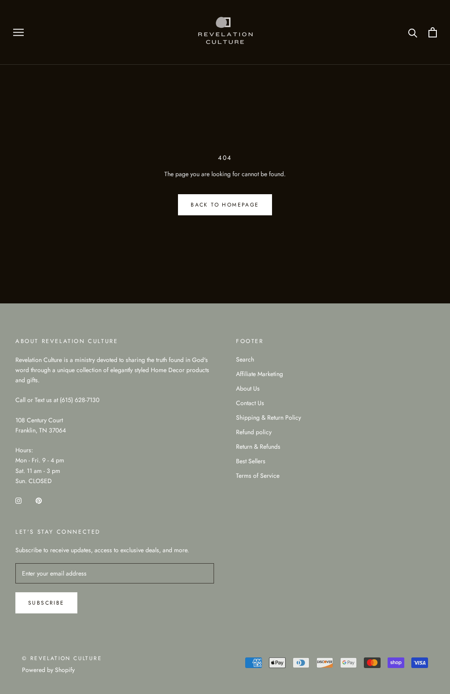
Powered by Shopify (48, 669)
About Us (248, 388)
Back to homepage (225, 205)
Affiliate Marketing (259, 373)
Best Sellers (250, 461)
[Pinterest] (39, 500)
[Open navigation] (18, 32)
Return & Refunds (258, 446)
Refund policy (254, 432)
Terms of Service (257, 475)
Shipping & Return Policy (268, 417)
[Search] (412, 32)
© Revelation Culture (62, 658)
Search (245, 359)
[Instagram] (18, 500)
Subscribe (46, 603)
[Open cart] (432, 32)
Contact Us (250, 403)
